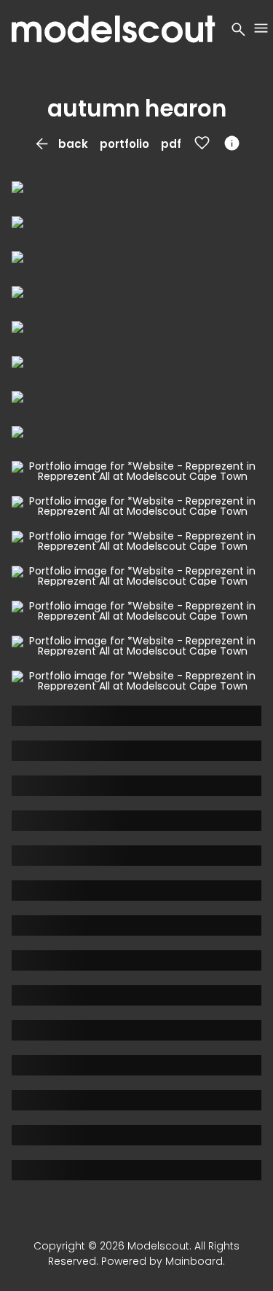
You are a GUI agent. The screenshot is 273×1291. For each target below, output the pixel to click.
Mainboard (194, 1261)
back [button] (60, 143)
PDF (171, 143)
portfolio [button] (124, 143)
